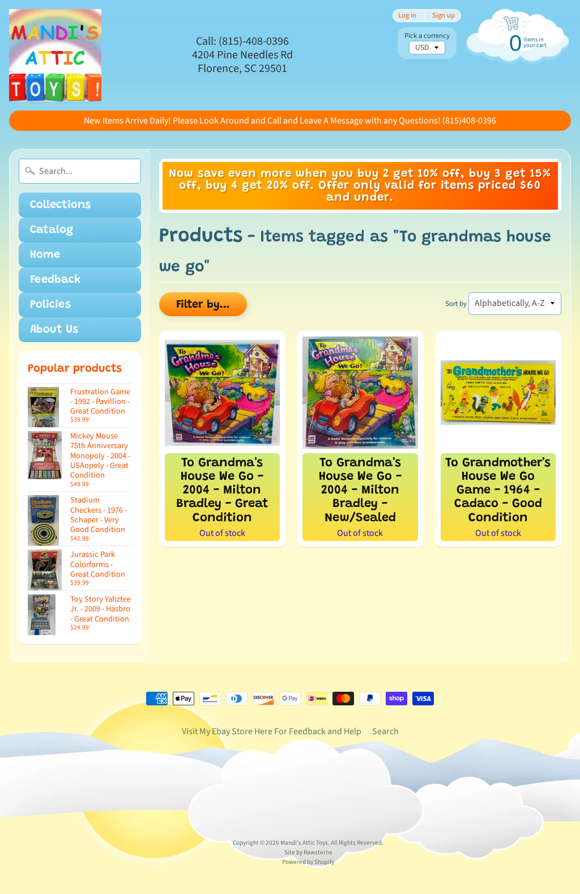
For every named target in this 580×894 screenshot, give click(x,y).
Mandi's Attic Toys (304, 842)
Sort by (456, 304)
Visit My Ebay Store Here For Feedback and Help (271, 731)
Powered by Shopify (308, 862)
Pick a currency (427, 36)
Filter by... (203, 304)
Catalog (51, 230)
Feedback (55, 280)
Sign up (443, 15)
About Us (54, 329)
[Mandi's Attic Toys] (55, 55)
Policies (50, 304)
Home (45, 255)
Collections (60, 205)
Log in (407, 15)
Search (385, 731)
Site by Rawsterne (308, 852)
